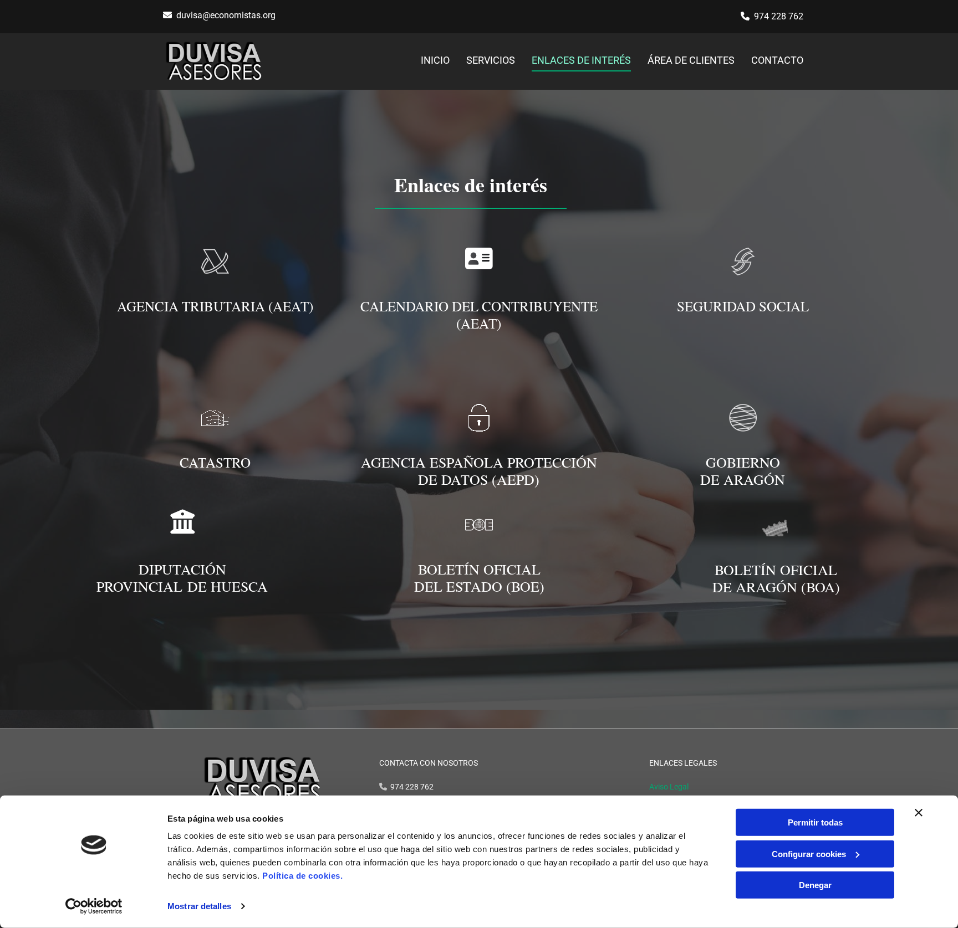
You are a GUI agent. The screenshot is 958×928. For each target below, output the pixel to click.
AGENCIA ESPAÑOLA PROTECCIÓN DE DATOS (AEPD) (479, 471)
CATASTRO (215, 462)
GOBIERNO (743, 462)
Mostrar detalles (199, 906)
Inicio (435, 60)
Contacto (777, 60)
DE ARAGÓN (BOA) (776, 586)
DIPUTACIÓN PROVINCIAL (161, 578)
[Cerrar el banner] (919, 813)
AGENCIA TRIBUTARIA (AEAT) (215, 306)
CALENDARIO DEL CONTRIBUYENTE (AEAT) (479, 314)
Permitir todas (815, 822)
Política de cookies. (302, 875)
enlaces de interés (581, 60)
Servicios (490, 60)
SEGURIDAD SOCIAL (743, 306)
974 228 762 (778, 16)
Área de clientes (691, 60)
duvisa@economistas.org (226, 15)
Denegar (815, 885)
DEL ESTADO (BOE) (479, 586)
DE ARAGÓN (742, 479)
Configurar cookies (809, 853)
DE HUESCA (227, 586)
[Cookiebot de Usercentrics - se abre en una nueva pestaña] (93, 906)
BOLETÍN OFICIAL (479, 569)
